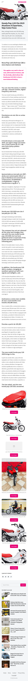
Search (23, 585)
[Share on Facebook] (3, 576)
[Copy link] (11, 576)
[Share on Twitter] (5, 576)
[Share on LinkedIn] (8, 576)
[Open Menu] (2, 2)
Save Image (14, 412)
